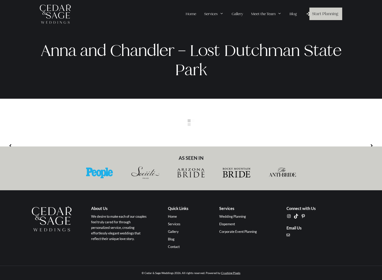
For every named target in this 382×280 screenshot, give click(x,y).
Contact (174, 247)
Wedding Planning (232, 216)
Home (191, 14)
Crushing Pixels (230, 273)
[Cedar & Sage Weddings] (55, 13)
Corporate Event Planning (238, 231)
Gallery (237, 14)
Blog (293, 14)
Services (211, 14)
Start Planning (325, 13)
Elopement (227, 224)
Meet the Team (263, 14)
